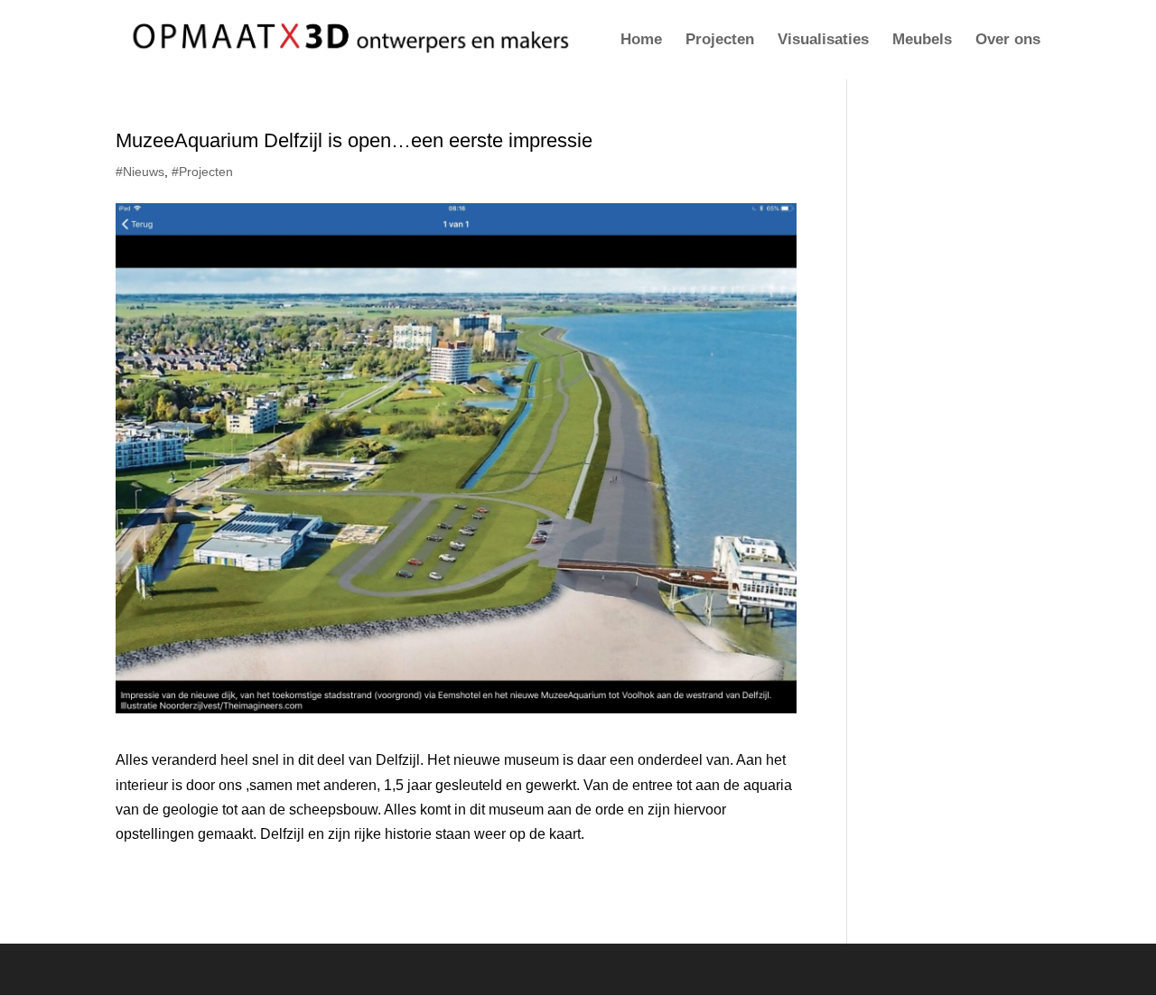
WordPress (369, 969)
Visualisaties (823, 40)
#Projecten (202, 171)
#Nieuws (140, 171)
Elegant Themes (221, 969)
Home (641, 40)
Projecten (719, 40)
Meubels (922, 40)
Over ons (1007, 40)
